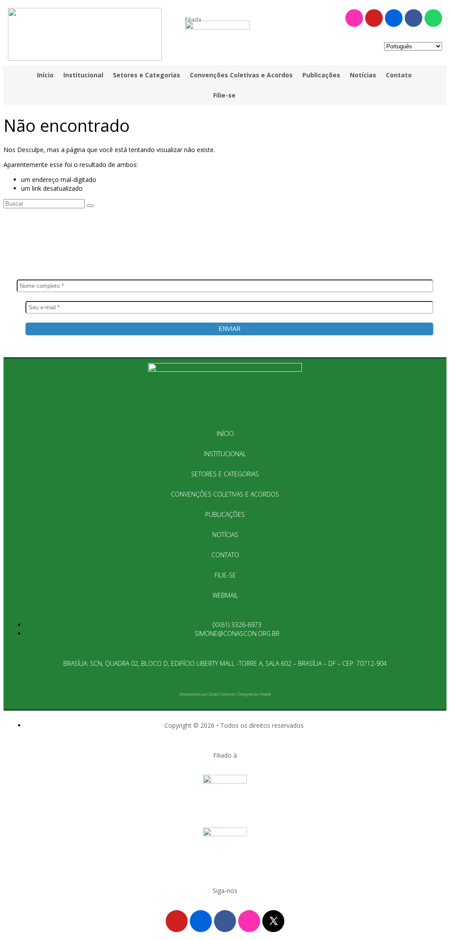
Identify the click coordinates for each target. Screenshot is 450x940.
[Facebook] (413, 18)
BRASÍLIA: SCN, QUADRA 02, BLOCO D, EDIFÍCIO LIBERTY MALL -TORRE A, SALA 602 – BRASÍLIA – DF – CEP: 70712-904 (225, 663)
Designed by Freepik (254, 694)
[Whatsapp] (433, 18)
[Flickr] (394, 18)
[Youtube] (374, 18)
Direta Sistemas (222, 694)
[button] (433, 85)
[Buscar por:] (45, 203)
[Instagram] (354, 18)
